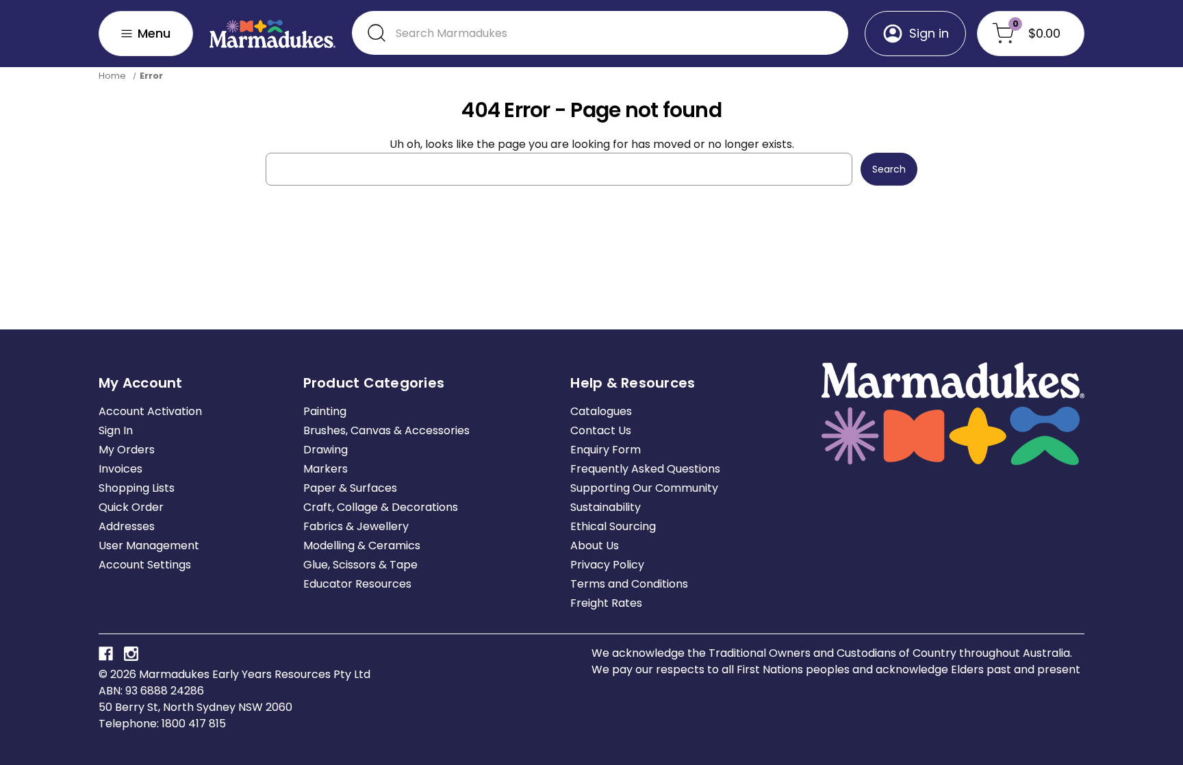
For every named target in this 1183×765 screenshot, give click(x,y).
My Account (141, 382)
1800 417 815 (194, 723)
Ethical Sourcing (613, 526)
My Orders (127, 449)
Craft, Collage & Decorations (380, 507)
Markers (325, 469)
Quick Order (131, 507)
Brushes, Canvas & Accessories (386, 430)
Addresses (127, 526)
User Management (149, 545)
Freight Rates (606, 603)
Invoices (120, 469)
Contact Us (600, 430)
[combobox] (600, 33)
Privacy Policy (607, 565)
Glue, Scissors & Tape (360, 565)
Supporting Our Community (644, 488)
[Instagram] (131, 654)
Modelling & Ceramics (361, 545)
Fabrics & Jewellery (356, 526)
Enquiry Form (605, 449)
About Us (594, 545)
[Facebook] (106, 654)
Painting (324, 411)
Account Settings (145, 565)
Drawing (325, 449)
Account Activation (150, 411)
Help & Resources (632, 382)
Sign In (116, 430)
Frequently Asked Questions (645, 469)
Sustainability (605, 507)
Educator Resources (357, 584)
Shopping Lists (137, 488)
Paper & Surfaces (350, 488)
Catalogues (601, 411)
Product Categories (374, 382)
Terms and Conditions (629, 584)
